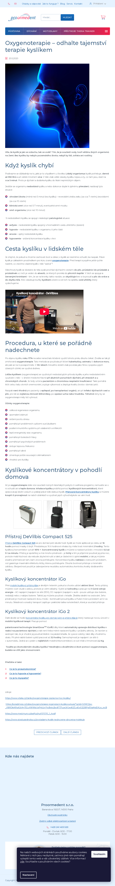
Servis (70, 4)
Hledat (67, 17)
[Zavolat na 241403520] (11, 3)
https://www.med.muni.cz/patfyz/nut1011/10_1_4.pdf (30, 713)
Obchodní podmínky (57, 815)
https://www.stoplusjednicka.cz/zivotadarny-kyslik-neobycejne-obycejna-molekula (45, 719)
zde (22, 861)
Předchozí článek (47, 732)
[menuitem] (14, 31)
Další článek (71, 732)
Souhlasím (99, 854)
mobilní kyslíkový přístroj (24, 585)
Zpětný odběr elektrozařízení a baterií (57, 821)
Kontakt (78, 4)
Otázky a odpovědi (31, 4)
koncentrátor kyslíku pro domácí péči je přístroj (51, 618)
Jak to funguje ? (50, 4)
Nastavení (28, 875)
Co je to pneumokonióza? (22, 669)
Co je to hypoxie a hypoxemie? (25, 673)
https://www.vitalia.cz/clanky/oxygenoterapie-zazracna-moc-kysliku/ (38, 698)
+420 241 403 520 (59, 827)
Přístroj (20, 543)
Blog (62, 4)
